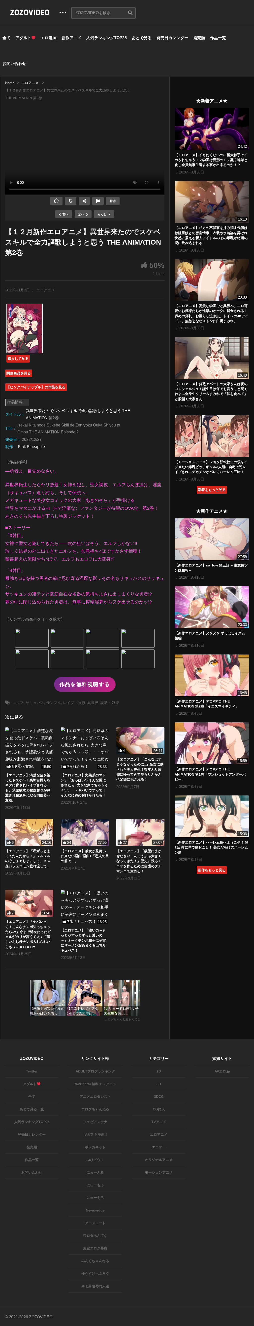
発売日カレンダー (172, 38)
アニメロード (95, 1223)
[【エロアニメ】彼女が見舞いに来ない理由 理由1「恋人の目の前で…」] (85, 832)
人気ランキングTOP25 (106, 38)
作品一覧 (218, 38)
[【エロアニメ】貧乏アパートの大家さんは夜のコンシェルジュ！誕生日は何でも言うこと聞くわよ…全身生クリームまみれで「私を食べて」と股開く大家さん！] (212, 358)
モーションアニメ (159, 1172)
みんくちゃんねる (95, 1261)
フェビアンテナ (95, 1122)
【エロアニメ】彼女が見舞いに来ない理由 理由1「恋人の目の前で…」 (85, 856)
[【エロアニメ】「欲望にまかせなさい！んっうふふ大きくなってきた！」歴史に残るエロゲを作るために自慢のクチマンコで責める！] (140, 832)
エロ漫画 (49, 38)
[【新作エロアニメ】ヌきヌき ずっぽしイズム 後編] (212, 607)
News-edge (95, 1210)
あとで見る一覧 (32, 1109)
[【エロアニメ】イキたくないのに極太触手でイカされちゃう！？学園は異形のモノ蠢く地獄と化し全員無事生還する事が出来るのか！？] (212, 129)
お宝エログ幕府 (95, 1248)
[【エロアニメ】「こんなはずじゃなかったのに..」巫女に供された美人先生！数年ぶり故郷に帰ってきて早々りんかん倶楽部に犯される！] (140, 740)
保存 (113, 201)
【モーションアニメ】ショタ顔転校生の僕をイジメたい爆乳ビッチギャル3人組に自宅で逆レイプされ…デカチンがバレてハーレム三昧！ (211, 467)
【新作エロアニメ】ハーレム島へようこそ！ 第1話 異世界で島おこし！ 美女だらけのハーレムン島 (212, 847)
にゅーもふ (95, 1185)
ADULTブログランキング (95, 1071)
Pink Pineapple (31, 447)
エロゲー (159, 1147)
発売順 (199, 38)
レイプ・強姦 (74, 703)
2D (159, 1071)
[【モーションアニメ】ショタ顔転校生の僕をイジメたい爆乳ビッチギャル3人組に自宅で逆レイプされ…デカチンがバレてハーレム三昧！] (212, 436)
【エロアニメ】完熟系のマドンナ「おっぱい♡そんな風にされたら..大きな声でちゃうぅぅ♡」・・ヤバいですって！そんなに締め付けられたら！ (84, 785)
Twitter (31, 1071)
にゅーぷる (95, 1172)
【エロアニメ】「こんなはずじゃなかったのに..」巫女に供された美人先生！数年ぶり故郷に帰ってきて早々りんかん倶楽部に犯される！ (139, 769)
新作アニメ (71, 38)
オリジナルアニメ (159, 1160)
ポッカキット (95, 1147)
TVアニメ (158, 1122)
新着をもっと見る (212, 490)
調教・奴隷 (109, 703)
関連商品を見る (18, 373)
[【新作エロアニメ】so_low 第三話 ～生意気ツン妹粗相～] (212, 539)
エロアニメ (45, 290)
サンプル (53, 703)
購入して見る (18, 359)
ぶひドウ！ (95, 1160)
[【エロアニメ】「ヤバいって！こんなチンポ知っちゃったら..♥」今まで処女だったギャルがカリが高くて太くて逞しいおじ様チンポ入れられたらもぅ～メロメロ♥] (29, 903)
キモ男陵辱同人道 (95, 1286)
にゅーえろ (95, 1198)
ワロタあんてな (95, 1236)
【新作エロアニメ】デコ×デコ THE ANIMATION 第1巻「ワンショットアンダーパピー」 (210, 774)
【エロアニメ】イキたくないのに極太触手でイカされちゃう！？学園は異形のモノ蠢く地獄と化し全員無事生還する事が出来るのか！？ (211, 160)
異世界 (92, 703)
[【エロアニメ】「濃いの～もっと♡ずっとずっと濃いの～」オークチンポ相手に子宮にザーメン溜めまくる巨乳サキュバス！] (85, 907)
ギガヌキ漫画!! (95, 1134)
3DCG (159, 1097)
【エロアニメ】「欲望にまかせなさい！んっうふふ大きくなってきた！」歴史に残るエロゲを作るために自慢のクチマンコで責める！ (138, 861)
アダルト (23, 38)
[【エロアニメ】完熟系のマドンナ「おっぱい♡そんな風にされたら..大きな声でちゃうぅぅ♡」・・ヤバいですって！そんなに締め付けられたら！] (85, 748)
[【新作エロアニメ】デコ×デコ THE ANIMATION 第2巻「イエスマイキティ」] (212, 675)
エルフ (18, 703)
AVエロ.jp (222, 1071)
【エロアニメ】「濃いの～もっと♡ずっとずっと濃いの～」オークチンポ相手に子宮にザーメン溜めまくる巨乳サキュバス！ (83, 940)
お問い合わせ (14, 63)
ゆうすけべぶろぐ (95, 1273)
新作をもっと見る (212, 870)
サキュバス (35, 703)
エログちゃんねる (95, 1109)
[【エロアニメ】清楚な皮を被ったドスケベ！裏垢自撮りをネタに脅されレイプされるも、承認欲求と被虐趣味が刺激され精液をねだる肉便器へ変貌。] (29, 748)
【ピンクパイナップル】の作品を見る (35, 387)
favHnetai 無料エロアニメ (95, 1084)
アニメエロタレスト (95, 1097)
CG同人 (159, 1109)
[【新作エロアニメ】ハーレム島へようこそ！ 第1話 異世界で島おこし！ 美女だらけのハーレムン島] (212, 816)
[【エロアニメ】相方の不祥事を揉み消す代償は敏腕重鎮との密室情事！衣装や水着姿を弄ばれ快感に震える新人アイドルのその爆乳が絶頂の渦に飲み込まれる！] (212, 202)
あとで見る (142, 38)
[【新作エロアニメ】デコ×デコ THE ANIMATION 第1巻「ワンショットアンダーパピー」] (212, 743)
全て (6, 38)
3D (159, 1084)
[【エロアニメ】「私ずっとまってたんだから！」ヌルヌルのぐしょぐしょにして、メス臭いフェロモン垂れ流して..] (29, 832)
